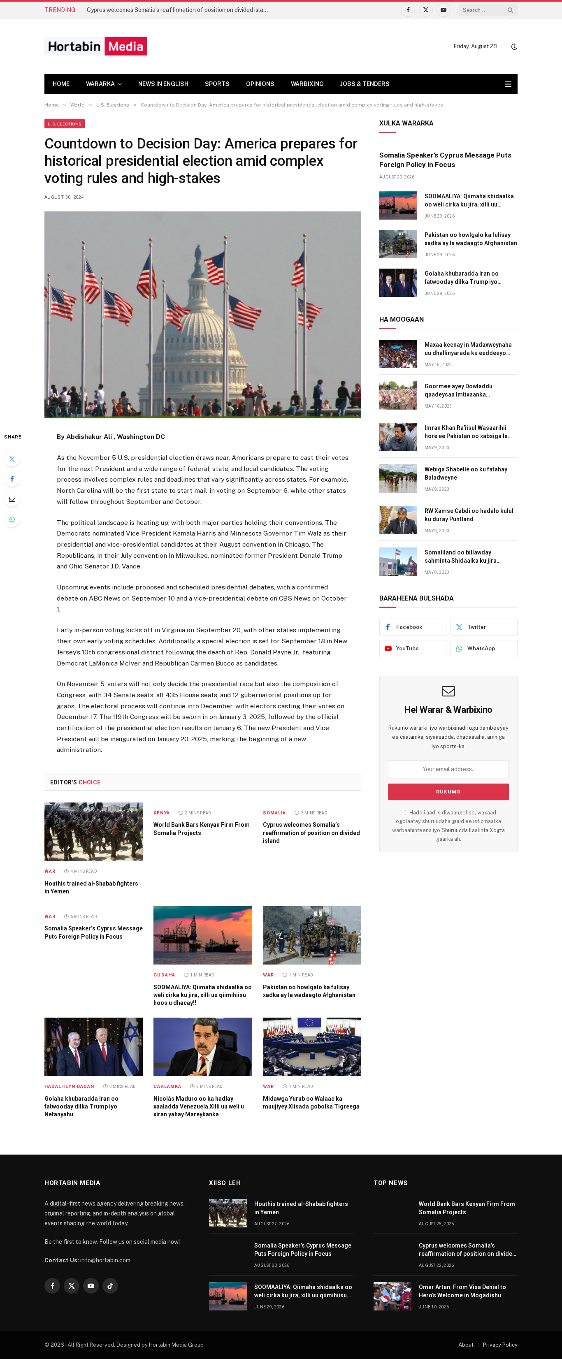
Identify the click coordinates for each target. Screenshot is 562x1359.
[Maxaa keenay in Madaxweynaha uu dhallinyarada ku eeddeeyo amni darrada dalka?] (398, 354)
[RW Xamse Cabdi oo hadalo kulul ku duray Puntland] (398, 520)
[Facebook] (12, 479)
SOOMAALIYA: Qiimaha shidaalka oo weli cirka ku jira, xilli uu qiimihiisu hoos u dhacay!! (202, 995)
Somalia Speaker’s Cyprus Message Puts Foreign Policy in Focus (93, 932)
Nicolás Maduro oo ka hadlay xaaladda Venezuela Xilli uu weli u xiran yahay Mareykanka (198, 1106)
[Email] (12, 499)
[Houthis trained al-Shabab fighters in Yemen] (93, 831)
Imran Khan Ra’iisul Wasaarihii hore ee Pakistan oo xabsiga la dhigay (466, 432)
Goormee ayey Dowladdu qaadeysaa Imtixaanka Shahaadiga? (458, 391)
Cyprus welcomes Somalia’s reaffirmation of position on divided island (178, 10)
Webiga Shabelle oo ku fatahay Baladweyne (466, 473)
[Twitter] (12, 458)
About (466, 1345)
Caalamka (167, 1086)
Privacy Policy (500, 1345)
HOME (61, 84)
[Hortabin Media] (95, 46)
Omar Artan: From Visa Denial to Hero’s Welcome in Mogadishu (462, 1291)
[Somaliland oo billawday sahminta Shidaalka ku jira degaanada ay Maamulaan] (398, 561)
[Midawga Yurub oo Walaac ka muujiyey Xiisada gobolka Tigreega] (312, 1047)
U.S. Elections (64, 123)
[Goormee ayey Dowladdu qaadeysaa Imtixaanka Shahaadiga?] (398, 395)
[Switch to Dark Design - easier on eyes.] (513, 46)
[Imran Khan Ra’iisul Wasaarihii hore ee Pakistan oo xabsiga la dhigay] (398, 437)
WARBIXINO (307, 84)
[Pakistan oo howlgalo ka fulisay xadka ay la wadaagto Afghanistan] (312, 935)
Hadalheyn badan (69, 1086)
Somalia (274, 813)
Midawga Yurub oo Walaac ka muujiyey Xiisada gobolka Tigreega (311, 1102)
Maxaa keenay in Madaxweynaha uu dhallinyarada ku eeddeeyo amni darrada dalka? (468, 349)
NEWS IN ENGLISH (163, 84)
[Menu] (508, 84)
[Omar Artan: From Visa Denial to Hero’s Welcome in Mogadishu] (392, 1296)
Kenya (161, 813)
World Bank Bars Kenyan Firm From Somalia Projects (201, 828)
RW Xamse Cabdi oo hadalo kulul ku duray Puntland (469, 515)
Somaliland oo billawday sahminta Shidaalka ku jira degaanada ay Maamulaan (461, 557)
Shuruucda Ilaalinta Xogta (473, 830)
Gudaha (164, 975)
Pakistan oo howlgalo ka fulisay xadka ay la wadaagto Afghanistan (309, 991)
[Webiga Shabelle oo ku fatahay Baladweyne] (398, 478)
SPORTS (217, 84)
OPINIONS (260, 84)
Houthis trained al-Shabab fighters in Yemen (91, 887)
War (50, 871)
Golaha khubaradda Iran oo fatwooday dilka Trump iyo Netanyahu (81, 1106)
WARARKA (100, 84)
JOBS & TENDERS (365, 84)
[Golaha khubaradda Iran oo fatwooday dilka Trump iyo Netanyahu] (93, 1047)
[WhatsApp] (12, 519)
